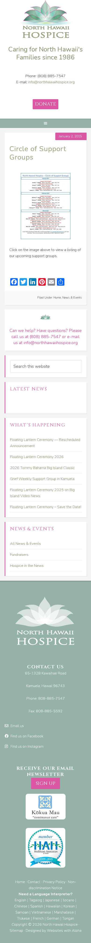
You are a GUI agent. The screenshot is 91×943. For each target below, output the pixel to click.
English (20, 900)
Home (57, 297)
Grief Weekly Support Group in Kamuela (42, 478)
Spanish (36, 906)
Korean (69, 906)
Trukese (23, 918)
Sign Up (45, 783)
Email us (17, 725)
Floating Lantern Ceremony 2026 (37, 456)
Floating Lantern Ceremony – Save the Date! (45, 507)
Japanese (52, 900)
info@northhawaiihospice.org (51, 82)
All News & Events (25, 543)
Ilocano (68, 900)
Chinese (20, 906)
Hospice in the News (27, 565)
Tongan (68, 918)
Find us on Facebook (26, 736)
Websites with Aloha (64, 930)
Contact (34, 882)
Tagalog (35, 900)
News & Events (72, 297)
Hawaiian (53, 906)
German (53, 918)
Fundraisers (19, 554)
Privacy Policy (54, 882)
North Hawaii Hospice (45, 20)
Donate (45, 104)
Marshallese (64, 912)
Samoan (21, 912)
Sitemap (16, 930)
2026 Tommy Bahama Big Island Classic (42, 467)
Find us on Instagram (26, 746)
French (38, 918)
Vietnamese (41, 912)
